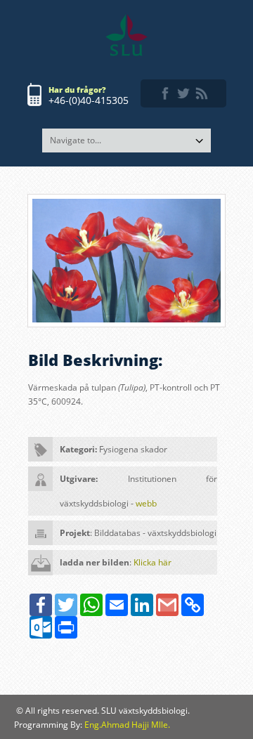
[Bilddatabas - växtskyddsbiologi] (126, 35)
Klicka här (152, 562)
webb (146, 503)
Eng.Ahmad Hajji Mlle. (127, 725)
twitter (183, 93)
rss (201, 93)
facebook (165, 93)
